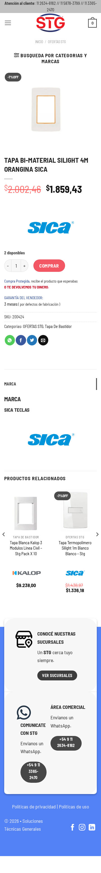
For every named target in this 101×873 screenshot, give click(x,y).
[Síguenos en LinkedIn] (92, 828)
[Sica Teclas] (50, 227)
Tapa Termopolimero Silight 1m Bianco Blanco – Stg (75, 548)
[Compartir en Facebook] (21, 340)
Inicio (39, 42)
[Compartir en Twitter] (32, 340)
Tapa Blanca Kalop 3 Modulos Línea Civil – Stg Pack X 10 (26, 548)
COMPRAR (49, 265)
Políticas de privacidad (34, 806)
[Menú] (8, 23)
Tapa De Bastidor (58, 326)
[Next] (97, 546)
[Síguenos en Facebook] (72, 828)
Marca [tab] (10, 384)
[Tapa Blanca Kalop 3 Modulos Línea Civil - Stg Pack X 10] (26, 510)
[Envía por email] (43, 340)
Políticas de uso (74, 806)
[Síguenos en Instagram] (82, 828)
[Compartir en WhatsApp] (10, 340)
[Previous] (4, 546)
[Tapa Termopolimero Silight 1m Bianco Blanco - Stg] (75, 510)
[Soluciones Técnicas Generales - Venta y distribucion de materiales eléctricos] (50, 23)
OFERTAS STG (57, 42)
